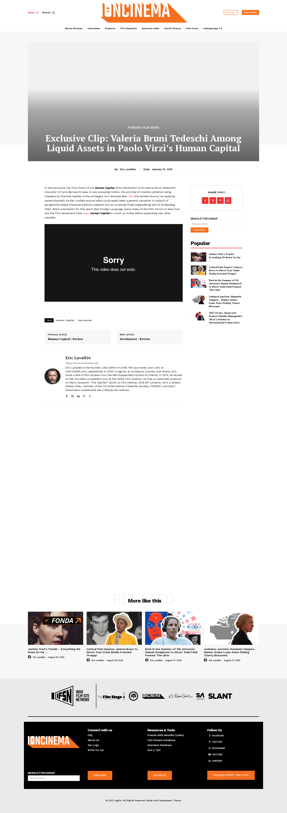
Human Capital (65, 320)
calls (130, 196)
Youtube (217, 754)
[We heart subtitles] (144, 12)
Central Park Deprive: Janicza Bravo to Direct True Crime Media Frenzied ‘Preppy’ (225, 270)
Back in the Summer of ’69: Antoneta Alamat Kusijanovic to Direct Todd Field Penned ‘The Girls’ (225, 285)
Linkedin (217, 760)
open (86, 213)
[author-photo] (30, 657)
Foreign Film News (143, 127)
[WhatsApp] (228, 200)
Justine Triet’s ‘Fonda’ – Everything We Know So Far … (224, 257)
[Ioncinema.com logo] (54, 742)
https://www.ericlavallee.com (81, 363)
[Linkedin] (78, 395)
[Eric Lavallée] (52, 376)
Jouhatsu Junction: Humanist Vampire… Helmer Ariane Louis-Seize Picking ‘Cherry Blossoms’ (225, 301)
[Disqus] (114, 449)
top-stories (85, 320)
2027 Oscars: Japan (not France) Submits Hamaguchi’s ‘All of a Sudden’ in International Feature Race (225, 317)
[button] (49, 12)
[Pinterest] (84, 395)
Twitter (217, 742)
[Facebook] (66, 395)
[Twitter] (90, 395)
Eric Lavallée (128, 169)
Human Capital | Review (65, 339)
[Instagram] (72, 395)
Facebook (218, 735)
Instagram (218, 748)
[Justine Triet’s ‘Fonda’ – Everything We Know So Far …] (198, 257)
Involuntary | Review (135, 339)
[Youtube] (209, 754)
